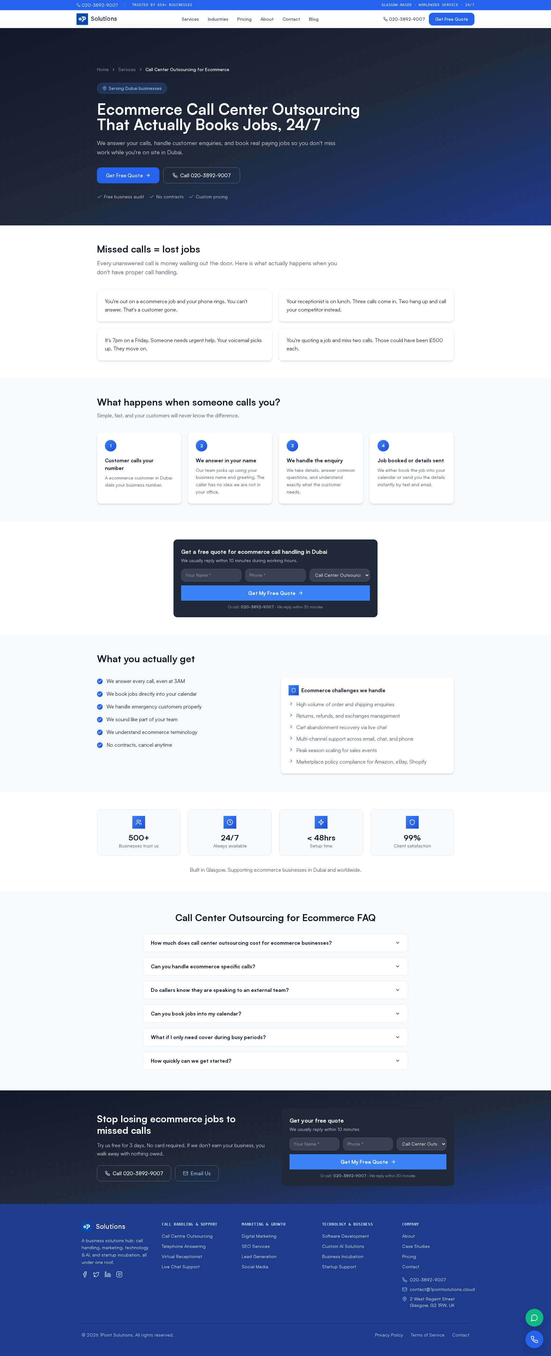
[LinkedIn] (108, 1274)
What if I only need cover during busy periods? (208, 1037)
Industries (218, 19)
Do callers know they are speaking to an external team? (220, 990)
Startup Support (339, 1266)
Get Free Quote (451, 19)
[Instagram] (119, 1274)
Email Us (201, 1173)
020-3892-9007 (100, 5)
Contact (291, 19)
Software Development (345, 1236)
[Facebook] (85, 1274)
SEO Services (256, 1246)
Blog (314, 19)
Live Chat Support (181, 1266)
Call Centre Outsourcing (187, 1236)
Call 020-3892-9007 (205, 175)
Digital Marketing (259, 1236)
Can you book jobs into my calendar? (196, 1013)
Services (190, 19)
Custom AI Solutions (343, 1246)
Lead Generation (259, 1256)
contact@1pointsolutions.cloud (439, 1289)
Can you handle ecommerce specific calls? (203, 966)
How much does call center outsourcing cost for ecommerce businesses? (241, 943)
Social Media (255, 1266)
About (267, 19)
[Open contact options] (534, 1339)
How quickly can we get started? (191, 1061)
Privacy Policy (389, 1335)
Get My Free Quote (272, 593)
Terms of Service (427, 1335)
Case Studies (416, 1246)
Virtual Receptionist (182, 1256)
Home (103, 69)
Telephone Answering (184, 1246)
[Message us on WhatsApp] (534, 1318)
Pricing (244, 19)
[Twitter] (96, 1274)
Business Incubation (343, 1256)
